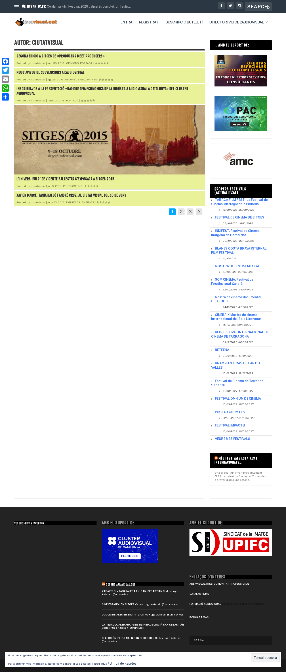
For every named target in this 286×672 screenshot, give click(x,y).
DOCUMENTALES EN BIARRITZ (121, 614)
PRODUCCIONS (72, 186)
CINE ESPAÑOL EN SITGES (118, 604)
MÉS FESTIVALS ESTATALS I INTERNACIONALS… (235, 460)
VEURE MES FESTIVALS (232, 439)
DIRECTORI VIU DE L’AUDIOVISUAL (236, 22)
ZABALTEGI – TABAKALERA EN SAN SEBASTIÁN (132, 591)
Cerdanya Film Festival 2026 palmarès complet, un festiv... (89, 6)
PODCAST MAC (199, 617)
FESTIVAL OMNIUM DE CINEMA (238, 398)
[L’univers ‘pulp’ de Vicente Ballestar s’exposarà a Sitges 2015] (109, 139)
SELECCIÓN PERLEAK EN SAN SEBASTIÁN (128, 638)
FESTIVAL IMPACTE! (230, 425)
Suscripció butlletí (184, 22)
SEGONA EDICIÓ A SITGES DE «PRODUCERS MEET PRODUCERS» (61, 56)
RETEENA (222, 350)
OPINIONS (72, 63)
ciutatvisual (38, 63)
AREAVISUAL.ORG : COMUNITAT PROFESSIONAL (219, 583)
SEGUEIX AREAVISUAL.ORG (121, 584)
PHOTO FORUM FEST (231, 412)
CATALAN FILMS (199, 593)
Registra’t (149, 22)
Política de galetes (122, 663)
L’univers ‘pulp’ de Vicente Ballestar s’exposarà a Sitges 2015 (65, 179)
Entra (126, 22)
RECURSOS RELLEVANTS (81, 79)
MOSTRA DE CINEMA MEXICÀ (237, 266)
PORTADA (86, 63)
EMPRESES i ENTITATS (80, 202)
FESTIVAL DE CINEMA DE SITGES (239, 217)
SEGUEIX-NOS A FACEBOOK (29, 523)
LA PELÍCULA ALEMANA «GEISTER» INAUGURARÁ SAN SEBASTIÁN (143, 624)
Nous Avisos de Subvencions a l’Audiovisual (50, 72)
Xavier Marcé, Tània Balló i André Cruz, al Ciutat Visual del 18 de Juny (71, 195)
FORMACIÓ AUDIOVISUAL (205, 604)
